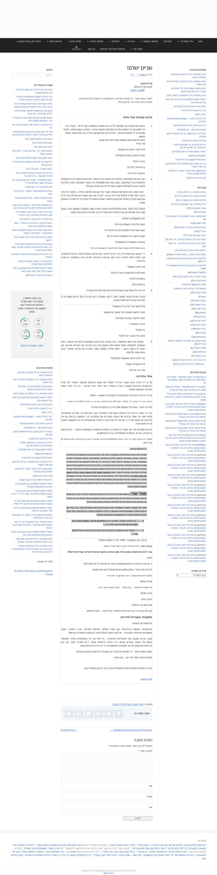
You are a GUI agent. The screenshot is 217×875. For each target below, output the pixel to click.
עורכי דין (202, 231)
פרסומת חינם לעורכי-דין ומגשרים (192, 250)
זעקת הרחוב (201, 325)
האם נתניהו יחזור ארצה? (42, 143)
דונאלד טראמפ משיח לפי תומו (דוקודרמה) (189, 151)
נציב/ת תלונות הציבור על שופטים (192, 227)
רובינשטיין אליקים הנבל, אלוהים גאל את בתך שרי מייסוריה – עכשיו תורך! (171, 845)
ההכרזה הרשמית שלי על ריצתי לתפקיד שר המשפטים (169, 855)
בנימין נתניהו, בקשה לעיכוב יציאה (38, 139)
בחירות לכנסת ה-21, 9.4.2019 (193, 192)
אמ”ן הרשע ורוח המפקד (196, 178)
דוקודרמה (167, 41)
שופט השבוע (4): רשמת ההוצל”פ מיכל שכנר (34, 158)
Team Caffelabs (198, 404)
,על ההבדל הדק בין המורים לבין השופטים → (131, 730)
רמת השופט (201, 223)
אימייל (149, 796)
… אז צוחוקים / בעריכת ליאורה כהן (192, 364)
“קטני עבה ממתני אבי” (43, 147)
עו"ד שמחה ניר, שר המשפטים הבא (191, 204)
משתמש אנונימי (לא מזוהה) (195, 435)
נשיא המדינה (200, 280)
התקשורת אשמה (199, 272)
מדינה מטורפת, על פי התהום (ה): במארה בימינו (186, 95)
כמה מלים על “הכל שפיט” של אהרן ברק (35, 219)
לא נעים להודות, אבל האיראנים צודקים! (189, 125)
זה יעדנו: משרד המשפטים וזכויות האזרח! (43, 848)
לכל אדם (202, 316)
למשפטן (202, 312)
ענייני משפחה (200, 305)
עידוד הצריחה (200, 321)
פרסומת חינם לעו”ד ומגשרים (112, 49)
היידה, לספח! (200, 114)
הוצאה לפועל (200, 300)
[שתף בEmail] (89, 713)
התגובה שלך (145, 751)
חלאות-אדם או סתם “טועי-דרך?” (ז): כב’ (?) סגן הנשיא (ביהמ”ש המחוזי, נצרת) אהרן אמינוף (185, 397)
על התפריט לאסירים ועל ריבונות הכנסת (36, 480)
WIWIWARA (200, 445)
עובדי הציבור (200, 292)
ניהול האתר (108, 873)
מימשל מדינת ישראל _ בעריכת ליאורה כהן (189, 254)
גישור (204, 296)
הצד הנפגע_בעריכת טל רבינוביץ (128, 704)
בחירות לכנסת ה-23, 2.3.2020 (193, 200)
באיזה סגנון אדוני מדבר (196, 235)
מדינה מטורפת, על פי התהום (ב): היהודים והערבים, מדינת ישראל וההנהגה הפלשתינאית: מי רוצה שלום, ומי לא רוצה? (32, 549)
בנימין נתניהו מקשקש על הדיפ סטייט (191, 159)
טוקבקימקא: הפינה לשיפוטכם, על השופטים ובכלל (185, 216)
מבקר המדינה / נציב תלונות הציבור (191, 276)
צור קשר (91, 49)
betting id (201, 377)
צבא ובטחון (201, 337)
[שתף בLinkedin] (79, 713)
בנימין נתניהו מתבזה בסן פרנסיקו (39, 275)
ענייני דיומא (201, 329)
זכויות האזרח (201, 308)
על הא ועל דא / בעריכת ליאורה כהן (191, 360)
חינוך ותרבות (200, 356)
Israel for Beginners (192, 284)
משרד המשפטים (199, 208)
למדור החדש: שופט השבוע (122, 845)
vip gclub (201, 394)
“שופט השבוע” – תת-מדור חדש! (39, 169)
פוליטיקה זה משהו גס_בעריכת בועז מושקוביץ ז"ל (186, 265)
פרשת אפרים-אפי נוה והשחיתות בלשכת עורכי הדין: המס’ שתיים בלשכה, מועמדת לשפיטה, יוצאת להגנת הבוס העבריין (31, 247)
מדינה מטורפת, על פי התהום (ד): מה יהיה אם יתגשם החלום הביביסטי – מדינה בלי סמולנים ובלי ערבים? (32, 525)
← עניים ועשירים (69, 730)
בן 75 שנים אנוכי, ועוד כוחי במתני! (119, 851)
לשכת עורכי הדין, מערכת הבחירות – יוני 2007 (187, 243)
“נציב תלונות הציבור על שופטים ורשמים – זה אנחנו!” (162, 851)
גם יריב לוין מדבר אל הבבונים (194, 140)
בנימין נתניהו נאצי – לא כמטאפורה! (191, 129)
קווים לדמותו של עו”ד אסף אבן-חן (38, 187)
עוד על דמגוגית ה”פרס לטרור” (193, 110)
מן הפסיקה (201, 352)
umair (203, 387)
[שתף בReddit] (69, 713)
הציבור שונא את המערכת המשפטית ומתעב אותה (60, 845)
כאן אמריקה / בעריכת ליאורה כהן (192, 288)
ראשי (200, 41)
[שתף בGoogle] (99, 713)
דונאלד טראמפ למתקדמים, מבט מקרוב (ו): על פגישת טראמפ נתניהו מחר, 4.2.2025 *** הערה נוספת (31, 494)
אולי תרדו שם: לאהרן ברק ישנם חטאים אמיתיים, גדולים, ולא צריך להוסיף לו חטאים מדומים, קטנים (186, 407)
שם (150, 785)
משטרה (202, 333)
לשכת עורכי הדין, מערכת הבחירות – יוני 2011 (187, 239)
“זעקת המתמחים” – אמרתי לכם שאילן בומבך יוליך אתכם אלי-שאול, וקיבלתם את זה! (186, 380)
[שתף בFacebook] (119, 713)
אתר (150, 807)
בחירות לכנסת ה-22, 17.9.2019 (192, 196)
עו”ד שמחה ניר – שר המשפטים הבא (63, 851)
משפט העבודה (200, 348)
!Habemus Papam (197, 155)
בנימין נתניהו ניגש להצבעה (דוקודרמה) (190, 106)
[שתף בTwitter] (109, 713)
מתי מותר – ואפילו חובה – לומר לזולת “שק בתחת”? (117, 855)
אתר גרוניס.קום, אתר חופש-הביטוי (148, 848)
